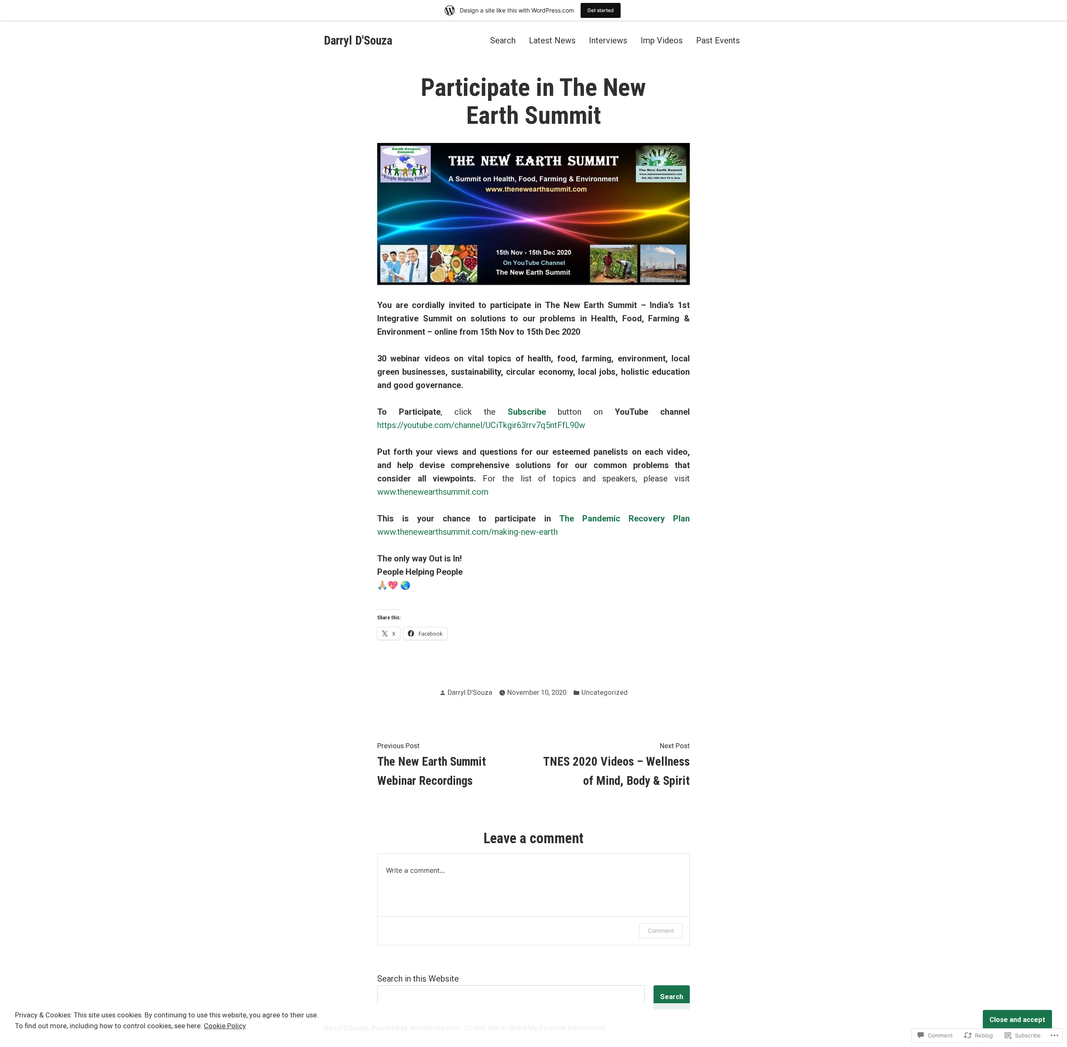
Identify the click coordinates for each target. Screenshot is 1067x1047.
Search (503, 40)
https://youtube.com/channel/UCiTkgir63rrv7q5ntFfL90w (481, 425)
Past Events (718, 40)
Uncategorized (604, 692)
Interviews (608, 40)
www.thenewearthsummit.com (432, 492)
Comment (661, 930)
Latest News (552, 40)
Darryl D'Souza (358, 40)
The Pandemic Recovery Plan (624, 518)
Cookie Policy (225, 1026)
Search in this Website (418, 979)
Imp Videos (662, 40)
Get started (600, 10)
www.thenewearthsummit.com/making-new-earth (467, 532)
